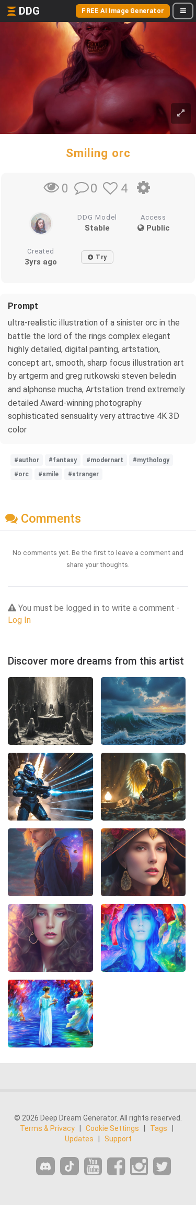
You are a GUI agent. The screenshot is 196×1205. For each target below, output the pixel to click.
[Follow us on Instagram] (139, 1166)
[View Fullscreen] (181, 113)
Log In (19, 620)
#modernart (104, 460)
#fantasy (63, 460)
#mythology (151, 460)
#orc (21, 474)
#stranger (83, 474)
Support (118, 1139)
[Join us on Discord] (45, 1166)
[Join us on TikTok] (69, 1166)
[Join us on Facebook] (116, 1166)
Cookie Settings (112, 1128)
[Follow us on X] (162, 1166)
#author (26, 460)
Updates (79, 1139)
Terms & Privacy (47, 1128)
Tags (158, 1128)
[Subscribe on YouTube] (93, 1166)
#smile (48, 474)
